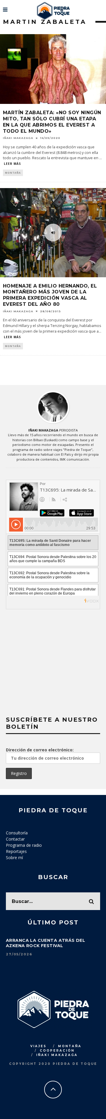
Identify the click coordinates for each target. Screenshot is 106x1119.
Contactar (15, 839)
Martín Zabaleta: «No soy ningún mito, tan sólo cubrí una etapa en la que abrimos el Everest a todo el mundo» (52, 122)
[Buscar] (101, 7)
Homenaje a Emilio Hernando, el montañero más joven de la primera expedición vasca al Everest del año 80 (50, 295)
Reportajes (16, 851)
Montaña (13, 172)
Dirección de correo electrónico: (40, 750)
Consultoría (17, 833)
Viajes (38, 1046)
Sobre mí (14, 857)
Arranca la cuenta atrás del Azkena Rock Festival (45, 943)
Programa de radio (24, 845)
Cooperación (57, 1050)
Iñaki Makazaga (18, 138)
